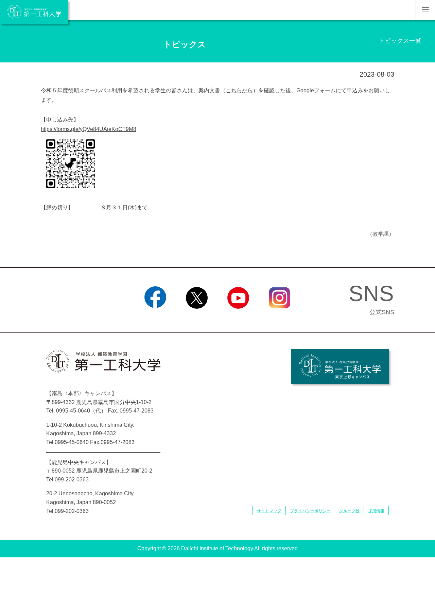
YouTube (238, 317)
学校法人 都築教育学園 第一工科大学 (34, 12)
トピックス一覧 (400, 40)
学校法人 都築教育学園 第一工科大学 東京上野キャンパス (340, 366)
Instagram (280, 317)
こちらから (239, 90)
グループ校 (349, 511)
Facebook (155, 317)
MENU (425, 10)
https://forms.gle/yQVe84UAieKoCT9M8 (88, 129)
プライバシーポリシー (310, 511)
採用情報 (376, 511)
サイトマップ (269, 511)
